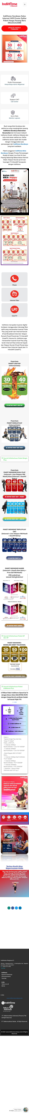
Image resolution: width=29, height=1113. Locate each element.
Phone (14, 285)
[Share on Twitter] (16, 907)
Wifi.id (3, 986)
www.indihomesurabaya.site (14, 998)
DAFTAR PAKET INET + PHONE (15, 496)
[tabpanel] (14, 754)
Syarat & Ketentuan (6, 974)
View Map (3, 968)
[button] (14, 459)
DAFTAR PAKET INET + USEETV (15, 519)
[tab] (8, 710)
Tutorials (3, 978)
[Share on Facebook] (12, 907)
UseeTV (14, 316)
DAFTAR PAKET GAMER (15, 625)
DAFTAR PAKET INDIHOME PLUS (15, 676)
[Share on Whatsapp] (8, 907)
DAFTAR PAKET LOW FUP (15, 405)
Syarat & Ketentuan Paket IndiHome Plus (12, 687)
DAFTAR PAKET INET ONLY (15, 447)
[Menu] (25, 4)
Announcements (6, 976)
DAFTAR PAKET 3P (15, 558)
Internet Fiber (14, 300)
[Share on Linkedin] (20, 907)
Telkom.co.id (5, 984)
